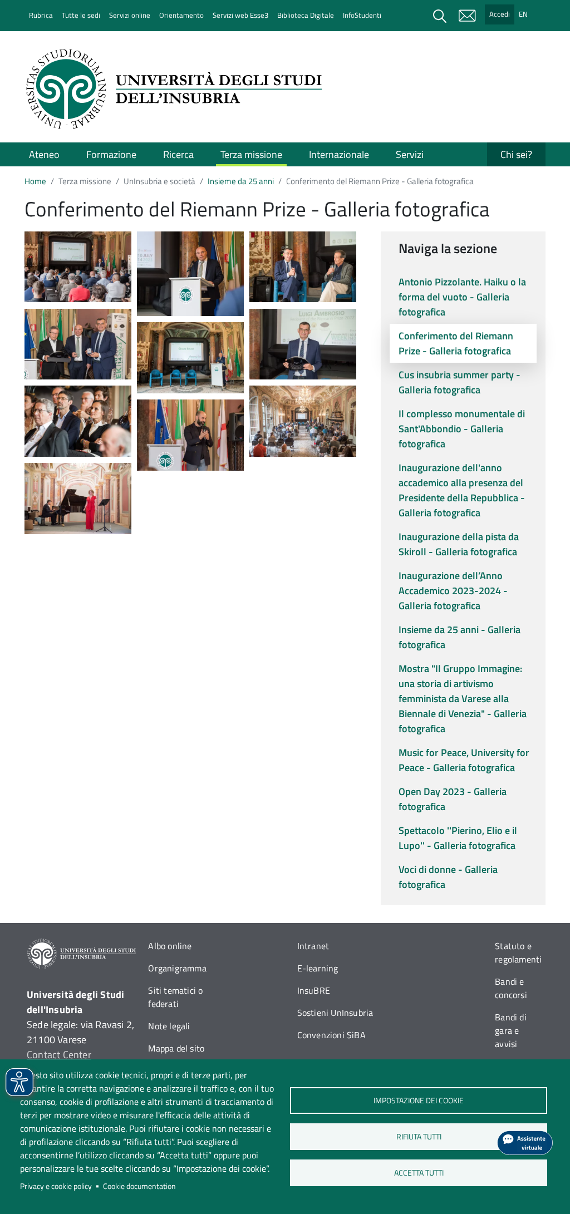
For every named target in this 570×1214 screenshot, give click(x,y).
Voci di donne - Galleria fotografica (448, 877)
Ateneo (44, 154)
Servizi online (129, 15)
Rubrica (41, 15)
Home (35, 181)
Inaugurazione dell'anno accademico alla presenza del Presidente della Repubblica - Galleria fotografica (462, 490)
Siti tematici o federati (175, 997)
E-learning (317, 968)
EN (523, 13)
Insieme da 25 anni (241, 181)
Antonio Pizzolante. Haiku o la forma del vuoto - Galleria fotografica (462, 296)
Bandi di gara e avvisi (511, 1030)
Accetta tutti (418, 1172)
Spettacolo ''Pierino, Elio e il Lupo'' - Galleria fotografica (458, 838)
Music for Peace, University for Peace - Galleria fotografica (464, 760)
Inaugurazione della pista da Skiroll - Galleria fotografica (459, 544)
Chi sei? (516, 154)
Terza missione (251, 154)
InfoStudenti (362, 15)
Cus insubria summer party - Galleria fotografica (459, 382)
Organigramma (177, 968)
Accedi (499, 13)
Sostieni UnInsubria (335, 1012)
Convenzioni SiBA (331, 1035)
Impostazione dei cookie (419, 1100)
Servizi (410, 154)
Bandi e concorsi (511, 988)
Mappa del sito (176, 1048)
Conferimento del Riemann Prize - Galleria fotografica (456, 343)
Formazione (111, 154)
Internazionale (339, 154)
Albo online (169, 946)
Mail (467, 15)
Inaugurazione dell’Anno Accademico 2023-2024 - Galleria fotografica (453, 590)
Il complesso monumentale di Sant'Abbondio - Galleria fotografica (462, 428)
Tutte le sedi (81, 15)
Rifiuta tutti (418, 1136)
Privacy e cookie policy (56, 1186)
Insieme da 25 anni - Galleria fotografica (459, 637)
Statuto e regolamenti (518, 952)
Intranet (313, 946)
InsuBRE (313, 990)
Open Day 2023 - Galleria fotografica (453, 799)
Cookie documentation (139, 1186)
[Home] (177, 89)
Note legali (169, 1026)
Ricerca (178, 154)
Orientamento (181, 15)
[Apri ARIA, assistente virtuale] (525, 1142)
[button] (77, 265)
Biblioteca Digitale (305, 15)
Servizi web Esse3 (240, 15)
